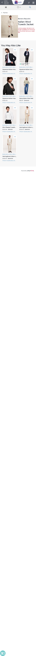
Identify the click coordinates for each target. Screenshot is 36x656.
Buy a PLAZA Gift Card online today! (18, 342)
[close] (31, 36)
